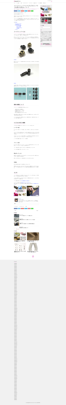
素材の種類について (18, 24)
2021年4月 (15, 353)
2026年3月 (15, 270)
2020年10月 (15, 361)
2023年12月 (15, 308)
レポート (47, 37)
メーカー (42, 37)
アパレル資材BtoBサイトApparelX (25, 180)
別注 (26, 206)
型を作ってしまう (19, 27)
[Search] (50, 27)
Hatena (26, 208)
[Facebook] (15, 203)
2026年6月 (15, 266)
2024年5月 (15, 301)
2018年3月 (15, 399)
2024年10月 (15, 294)
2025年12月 (15, 274)
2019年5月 (15, 385)
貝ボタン (42, 41)
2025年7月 (15, 281)
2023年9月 (15, 312)
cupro (43, 31)
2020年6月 (15, 367)
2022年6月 (15, 333)
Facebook (16, 208)
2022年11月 (15, 326)
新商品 (48, 38)
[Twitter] (14, 203)
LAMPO (44, 31)
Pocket (29, 208)
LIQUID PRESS (38, 402)
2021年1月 (15, 357)
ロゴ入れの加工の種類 (18, 25)
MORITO (46, 31)
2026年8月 (15, 263)
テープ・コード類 (24, 12)
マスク (48, 36)
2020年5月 (15, 368)
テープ (43, 35)
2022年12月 (15, 325)
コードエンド (16, 206)
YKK (42, 32)
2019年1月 (15, 391)
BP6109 (15, 83)
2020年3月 (15, 371)
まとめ (16, 29)
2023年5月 (15, 318)
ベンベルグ (43, 36)
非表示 (16, 22)
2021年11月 (15, 343)
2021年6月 (15, 350)
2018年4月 (15, 398)
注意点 (18, 28)
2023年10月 (15, 311)
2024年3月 (15, 304)
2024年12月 (15, 291)
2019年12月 (15, 375)
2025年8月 (15, 280)
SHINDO (50, 31)
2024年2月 (15, 305)
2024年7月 (15, 298)
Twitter (19, 208)
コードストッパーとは (18, 23)
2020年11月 (15, 360)
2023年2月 (15, 322)
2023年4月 (15, 319)
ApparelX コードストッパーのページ (25, 182)
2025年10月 (15, 277)
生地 (48, 40)
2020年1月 (15, 374)
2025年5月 (15, 284)
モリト (44, 37)
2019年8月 (15, 381)
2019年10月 (15, 378)
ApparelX (42, 31)
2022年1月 (15, 340)
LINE (32, 208)
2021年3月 (15, 354)
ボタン (46, 36)
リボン (46, 37)
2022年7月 (15, 332)
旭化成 (50, 38)
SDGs (48, 31)
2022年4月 (15, 336)
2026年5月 (15, 267)
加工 (49, 37)
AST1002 (15, 59)
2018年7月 (15, 395)
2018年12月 (15, 392)
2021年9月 (15, 346)
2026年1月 (15, 273)
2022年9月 (15, 329)
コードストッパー (22, 206)
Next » (37, 210)
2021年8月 (15, 347)
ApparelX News (29, 402)
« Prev (15, 210)
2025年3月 (15, 287)
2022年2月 (15, 339)
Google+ (23, 208)
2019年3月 (15, 388)
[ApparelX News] (17, 1)
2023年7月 (15, 315)
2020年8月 (15, 364)
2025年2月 (15, 288)
